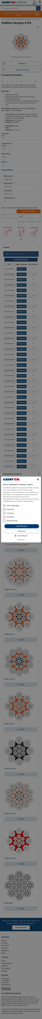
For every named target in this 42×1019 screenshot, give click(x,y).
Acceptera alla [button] (21, 526)
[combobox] (38, 479)
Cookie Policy (21, 540)
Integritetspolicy (28, 501)
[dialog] (21, 509)
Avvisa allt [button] (22, 531)
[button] (21, 536)
